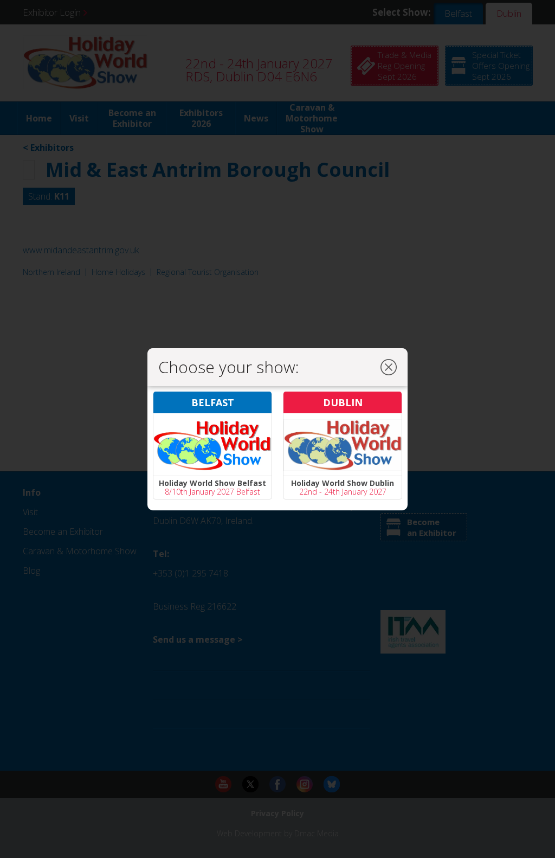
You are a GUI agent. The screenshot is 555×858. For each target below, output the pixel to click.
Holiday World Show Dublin (342, 483)
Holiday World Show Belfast (212, 483)
